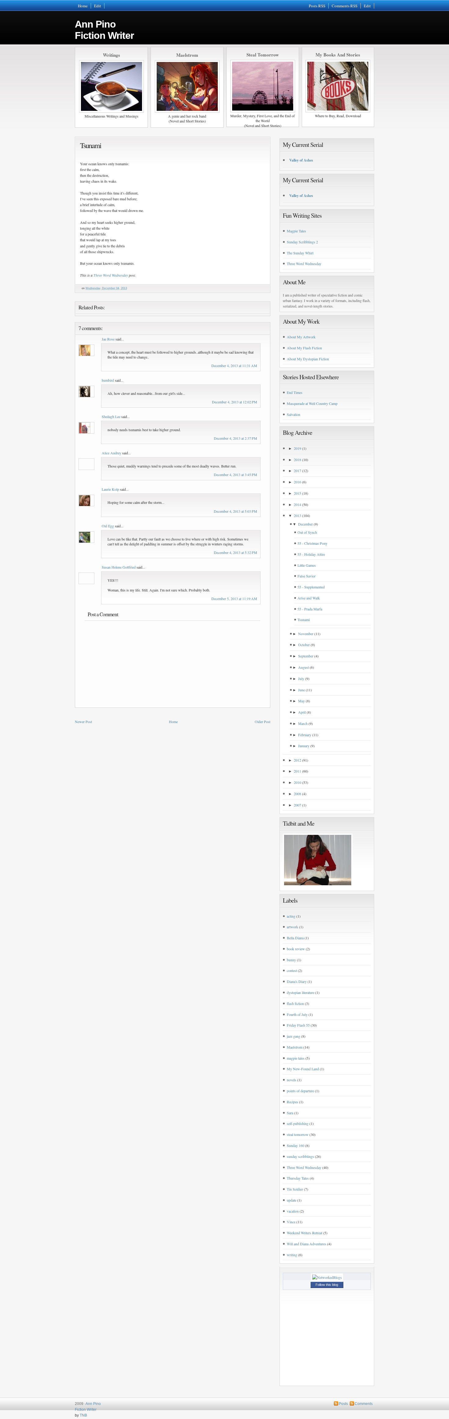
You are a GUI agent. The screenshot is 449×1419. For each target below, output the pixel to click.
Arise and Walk (309, 597)
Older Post (262, 721)
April (302, 712)
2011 (297, 771)
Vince (291, 1221)
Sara (290, 1112)
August (303, 667)
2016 (297, 481)
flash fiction (295, 1003)
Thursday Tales (298, 1178)
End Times (294, 392)
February (304, 734)
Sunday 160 (295, 1145)
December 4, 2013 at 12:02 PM (234, 401)
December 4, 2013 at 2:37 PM (235, 438)
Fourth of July (297, 1014)
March (303, 723)
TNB (83, 1415)
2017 (297, 470)
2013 (297, 515)
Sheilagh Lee (111, 416)
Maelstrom (294, 1047)
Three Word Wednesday (110, 275)
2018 (297, 459)
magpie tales (296, 1058)
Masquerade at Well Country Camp (312, 403)
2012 (297, 760)
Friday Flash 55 (298, 1025)
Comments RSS (344, 6)
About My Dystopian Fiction (308, 358)
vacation (293, 1211)
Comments (364, 1404)
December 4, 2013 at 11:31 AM (234, 365)
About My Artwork (301, 336)
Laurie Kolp (110, 489)
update (291, 1200)
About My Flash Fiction (304, 347)
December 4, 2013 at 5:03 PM (235, 511)
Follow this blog (327, 1284)
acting (291, 916)
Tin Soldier (295, 1189)
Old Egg (108, 525)
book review (296, 948)
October (304, 644)
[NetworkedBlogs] (327, 1277)
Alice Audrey (111, 452)
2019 (297, 448)
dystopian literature (300, 992)
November (305, 633)
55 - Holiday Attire (311, 554)
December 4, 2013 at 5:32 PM (235, 552)
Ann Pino (104, 30)
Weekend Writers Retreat (304, 1232)
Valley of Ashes (301, 160)
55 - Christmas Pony (312, 543)
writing (292, 1254)
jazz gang (293, 1036)
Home (83, 6)
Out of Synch (307, 532)
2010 (297, 782)
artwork (292, 926)
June (301, 689)
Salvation (293, 414)
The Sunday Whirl (300, 252)
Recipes (292, 1101)
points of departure (300, 1090)
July (301, 678)
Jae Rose (108, 339)
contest (292, 970)
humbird (108, 380)
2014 (297, 504)
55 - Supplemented (311, 586)
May (301, 700)
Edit (97, 6)
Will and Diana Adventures (306, 1243)
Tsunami (90, 145)
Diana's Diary (297, 981)
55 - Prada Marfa (310, 608)
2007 (297, 804)
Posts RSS (317, 6)
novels (291, 1079)
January (303, 745)
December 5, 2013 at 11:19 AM (234, 598)
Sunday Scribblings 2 (302, 241)
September (305, 655)
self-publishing (297, 1123)
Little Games (307, 565)
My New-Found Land (303, 1068)
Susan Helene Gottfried (119, 567)
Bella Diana (295, 937)
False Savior (307, 575)
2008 (297, 793)
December (305, 524)
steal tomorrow (297, 1134)
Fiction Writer (86, 1409)
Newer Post (83, 721)
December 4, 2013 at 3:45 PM (235, 474)
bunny (291, 959)
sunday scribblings (300, 1156)
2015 (297, 493)
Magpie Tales (296, 230)
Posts (343, 1404)
